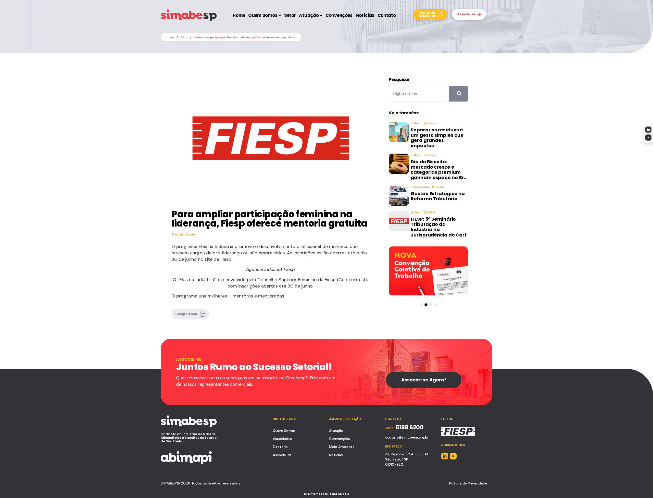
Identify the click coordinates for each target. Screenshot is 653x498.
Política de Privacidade (468, 483)
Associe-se (282, 455)
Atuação (309, 15)
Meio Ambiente (342, 446)
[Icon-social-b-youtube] (648, 137)
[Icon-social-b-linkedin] (648, 130)
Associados (422, 187)
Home (239, 15)
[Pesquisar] (458, 94)
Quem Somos (262, 15)
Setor (290, 15)
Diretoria (280, 446)
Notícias (365, 15)
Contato (387, 15)
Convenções (339, 15)
